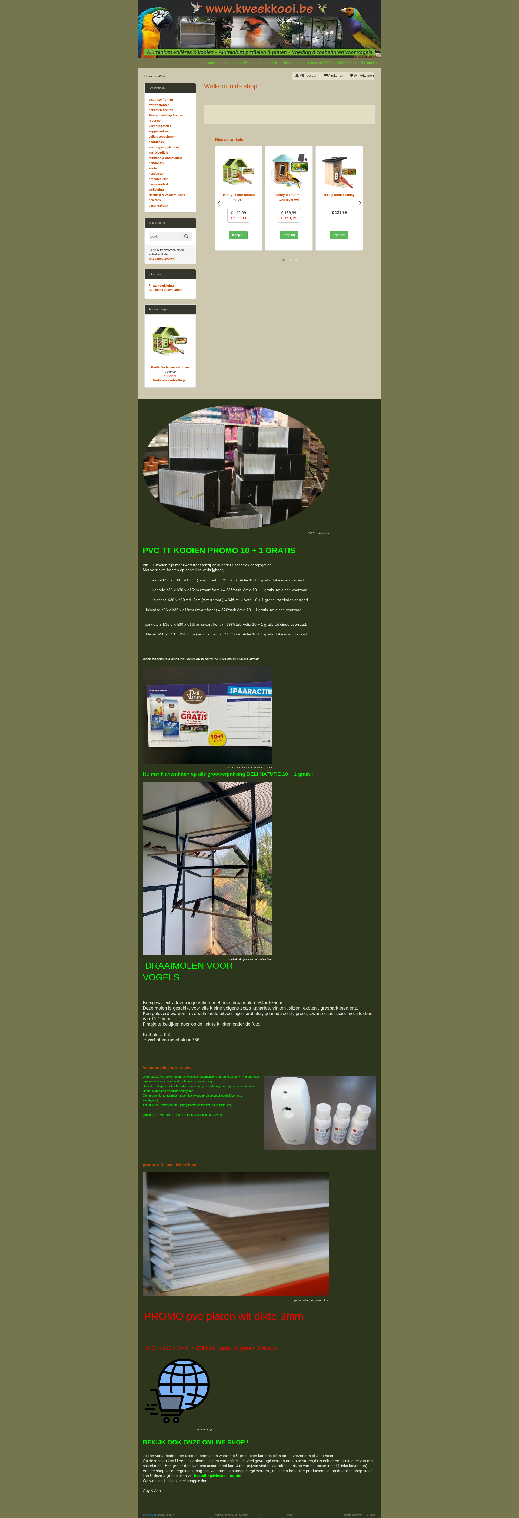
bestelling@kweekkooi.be (217, 1475)
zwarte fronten (159, 104)
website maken (165, 1515)
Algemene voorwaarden (165, 289)
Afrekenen (335, 76)
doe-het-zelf (268, 63)
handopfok (156, 163)
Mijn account (308, 76)
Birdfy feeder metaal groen (170, 367)
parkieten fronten (161, 110)
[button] (284, 260)
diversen (155, 200)
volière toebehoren (162, 136)
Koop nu (238, 235)
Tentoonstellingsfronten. (166, 115)
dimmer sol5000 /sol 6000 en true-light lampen (341, 63)
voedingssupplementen (165, 147)
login (289, 1515)
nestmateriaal (158, 184)
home (210, 63)
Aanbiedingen (159, 309)
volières (245, 63)
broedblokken (158, 179)
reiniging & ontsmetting (166, 157)
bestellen (291, 63)
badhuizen (156, 142)
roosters (155, 120)
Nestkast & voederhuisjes (167, 195)
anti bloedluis (158, 152)
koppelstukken (159, 131)
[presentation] (219, 203)
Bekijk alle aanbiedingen (170, 380)
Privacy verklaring (161, 285)
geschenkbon (158, 205)
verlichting (156, 189)
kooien (227, 63)
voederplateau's (160, 126)
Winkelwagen (363, 76)
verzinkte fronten (161, 99)
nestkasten (156, 173)
